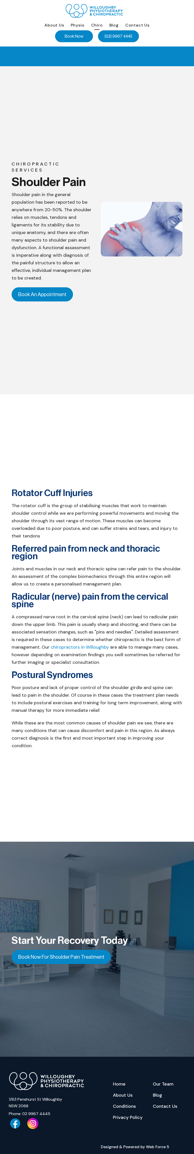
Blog (114, 25)
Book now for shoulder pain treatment (61, 957)
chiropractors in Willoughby (80, 647)
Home (119, 1084)
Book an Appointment (42, 294)
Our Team (163, 1084)
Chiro (97, 25)
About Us (54, 25)
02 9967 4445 (36, 1113)
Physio (78, 25)
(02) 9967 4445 (118, 36)
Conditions (124, 1106)
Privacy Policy (127, 1117)
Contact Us (137, 25)
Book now (74, 36)
